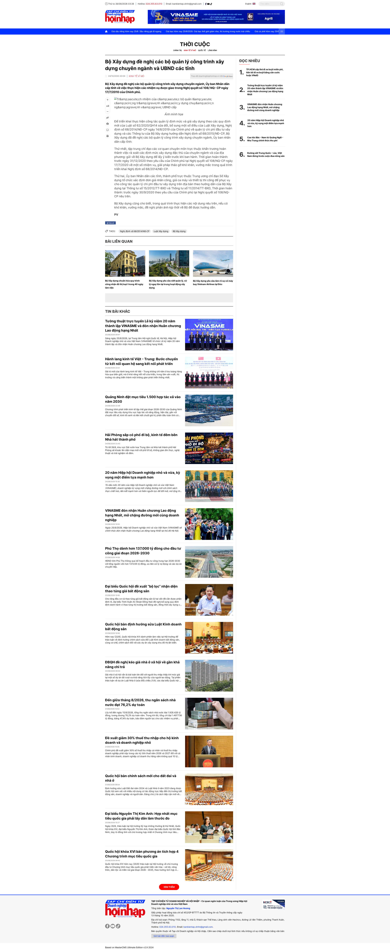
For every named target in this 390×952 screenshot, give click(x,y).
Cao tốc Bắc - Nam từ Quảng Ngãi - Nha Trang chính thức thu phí (265, 139)
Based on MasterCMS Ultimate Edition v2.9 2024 (129, 947)
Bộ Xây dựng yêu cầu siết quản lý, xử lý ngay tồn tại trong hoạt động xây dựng (168, 284)
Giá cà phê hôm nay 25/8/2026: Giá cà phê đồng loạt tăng (217, 31)
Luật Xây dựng (161, 231)
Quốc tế (202, 50)
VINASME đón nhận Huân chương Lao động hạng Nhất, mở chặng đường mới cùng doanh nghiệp (142, 515)
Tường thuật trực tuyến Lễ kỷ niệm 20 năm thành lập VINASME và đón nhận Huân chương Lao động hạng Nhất (143, 326)
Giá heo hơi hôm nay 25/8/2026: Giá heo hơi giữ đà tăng (277, 31)
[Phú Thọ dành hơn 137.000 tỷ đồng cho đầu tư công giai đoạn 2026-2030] (209, 562)
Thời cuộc (195, 44)
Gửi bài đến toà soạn (164, 936)
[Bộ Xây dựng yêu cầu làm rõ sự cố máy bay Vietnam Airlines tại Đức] (213, 263)
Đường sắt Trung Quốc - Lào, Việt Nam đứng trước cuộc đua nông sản (266, 154)
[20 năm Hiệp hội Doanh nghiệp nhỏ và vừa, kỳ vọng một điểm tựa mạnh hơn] (209, 486)
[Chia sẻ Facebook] (107, 123)
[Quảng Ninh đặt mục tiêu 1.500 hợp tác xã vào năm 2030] (209, 410)
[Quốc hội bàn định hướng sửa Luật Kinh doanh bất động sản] (209, 638)
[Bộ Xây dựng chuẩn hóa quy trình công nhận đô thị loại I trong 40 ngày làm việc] (125, 263)
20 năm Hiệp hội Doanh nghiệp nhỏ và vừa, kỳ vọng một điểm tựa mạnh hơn (265, 123)
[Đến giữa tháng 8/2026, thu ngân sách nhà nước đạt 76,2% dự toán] (209, 713)
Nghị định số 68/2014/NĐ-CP (134, 231)
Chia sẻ (111, 223)
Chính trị (177, 50)
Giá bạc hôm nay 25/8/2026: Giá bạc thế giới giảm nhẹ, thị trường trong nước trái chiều (142, 31)
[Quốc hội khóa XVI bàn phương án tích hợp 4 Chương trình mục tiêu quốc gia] (209, 865)
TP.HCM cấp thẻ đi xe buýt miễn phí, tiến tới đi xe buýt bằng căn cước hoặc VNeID (264, 72)
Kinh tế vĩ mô (190, 50)
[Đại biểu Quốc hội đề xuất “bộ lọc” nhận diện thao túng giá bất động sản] (209, 600)
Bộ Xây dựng (179, 231)
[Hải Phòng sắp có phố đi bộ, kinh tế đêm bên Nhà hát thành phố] (209, 448)
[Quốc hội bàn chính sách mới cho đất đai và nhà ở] (209, 789)
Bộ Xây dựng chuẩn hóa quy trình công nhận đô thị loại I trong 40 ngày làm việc (124, 284)
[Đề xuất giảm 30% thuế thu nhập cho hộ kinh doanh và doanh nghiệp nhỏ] (209, 751)
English (248, 4)
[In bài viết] (107, 136)
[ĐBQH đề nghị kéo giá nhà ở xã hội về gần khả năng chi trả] (209, 676)
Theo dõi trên (207, 76)
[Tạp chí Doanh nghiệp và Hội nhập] (206, 3)
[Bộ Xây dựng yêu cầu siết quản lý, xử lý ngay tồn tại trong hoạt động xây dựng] (169, 263)
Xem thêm (169, 887)
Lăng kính (212, 50)
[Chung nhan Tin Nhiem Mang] (273, 905)
